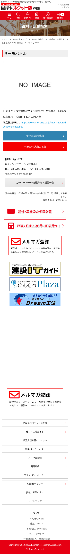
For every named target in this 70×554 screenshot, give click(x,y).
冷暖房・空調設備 (57, 39)
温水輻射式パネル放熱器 (12, 43)
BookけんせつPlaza (37, 528)
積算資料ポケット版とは (35, 423)
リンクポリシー (37, 533)
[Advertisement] (35, 345)
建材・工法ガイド (35, 431)
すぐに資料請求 (35, 135)
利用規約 (35, 466)
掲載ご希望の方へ (35, 492)
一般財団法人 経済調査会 (36, 538)
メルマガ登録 (35, 457)
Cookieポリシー (35, 483)
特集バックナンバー (35, 449)
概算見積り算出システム (35, 440)
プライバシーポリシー (35, 475)
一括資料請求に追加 (35, 146)
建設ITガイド (36, 523)
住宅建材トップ (20, 39)
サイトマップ (35, 501)
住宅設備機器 (38, 39)
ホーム (4, 39)
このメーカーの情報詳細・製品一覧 (35, 182)
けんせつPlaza (37, 518)
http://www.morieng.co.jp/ (18, 173)
